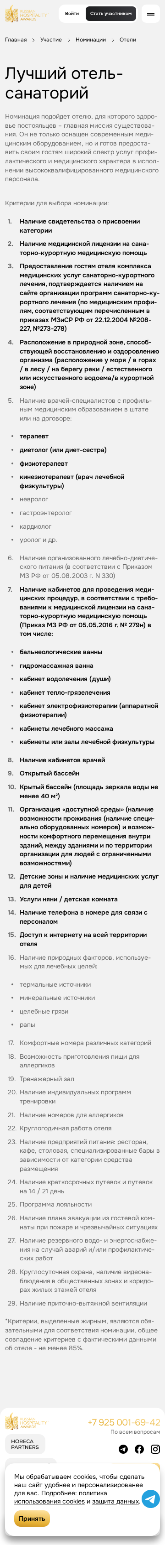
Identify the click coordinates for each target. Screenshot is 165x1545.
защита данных (115, 1501)
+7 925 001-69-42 (124, 1422)
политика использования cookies (60, 1497)
